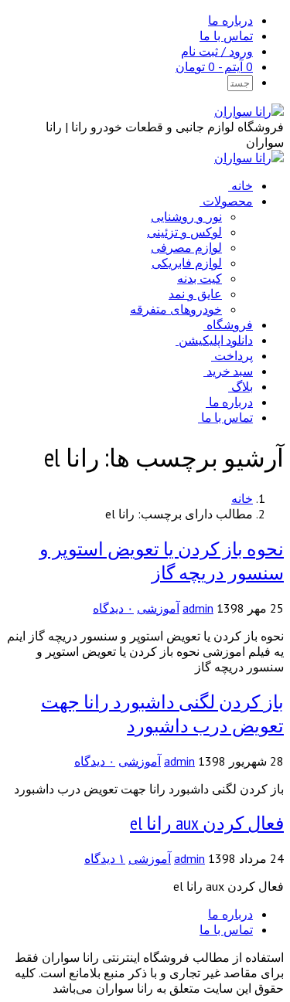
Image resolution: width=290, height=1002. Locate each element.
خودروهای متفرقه (176, 309)
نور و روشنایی (186, 216)
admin (198, 608)
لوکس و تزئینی (184, 231)
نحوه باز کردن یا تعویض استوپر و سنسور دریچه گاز (161, 561)
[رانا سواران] (249, 111)
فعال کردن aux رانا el (207, 823)
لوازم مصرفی (186, 247)
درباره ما (230, 20)
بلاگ (242, 386)
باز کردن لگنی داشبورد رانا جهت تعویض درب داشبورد (162, 714)
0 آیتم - (214, 66)
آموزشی (158, 608)
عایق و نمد (195, 293)
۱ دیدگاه (104, 858)
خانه (242, 185)
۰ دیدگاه (113, 608)
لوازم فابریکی (187, 262)
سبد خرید (229, 371)
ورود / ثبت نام (217, 51)
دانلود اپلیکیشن (216, 340)
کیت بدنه (199, 278)
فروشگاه (229, 324)
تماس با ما (226, 35)
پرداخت (233, 355)
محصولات (228, 201)
